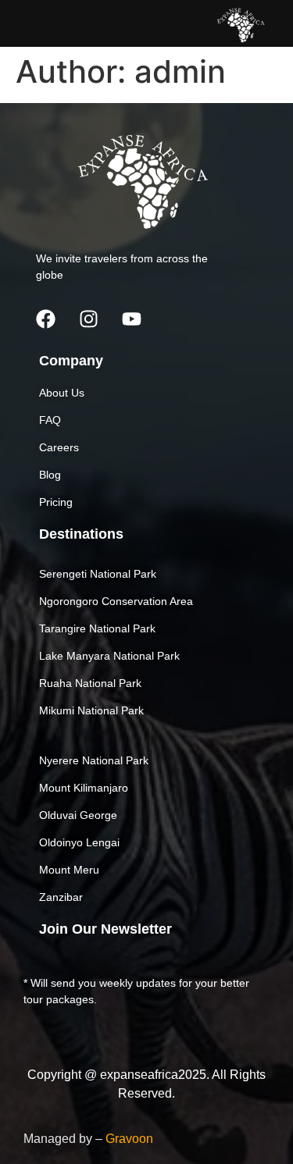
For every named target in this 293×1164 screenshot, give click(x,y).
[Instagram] (88, 318)
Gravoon (129, 1138)
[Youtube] (131, 318)
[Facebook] (45, 318)
